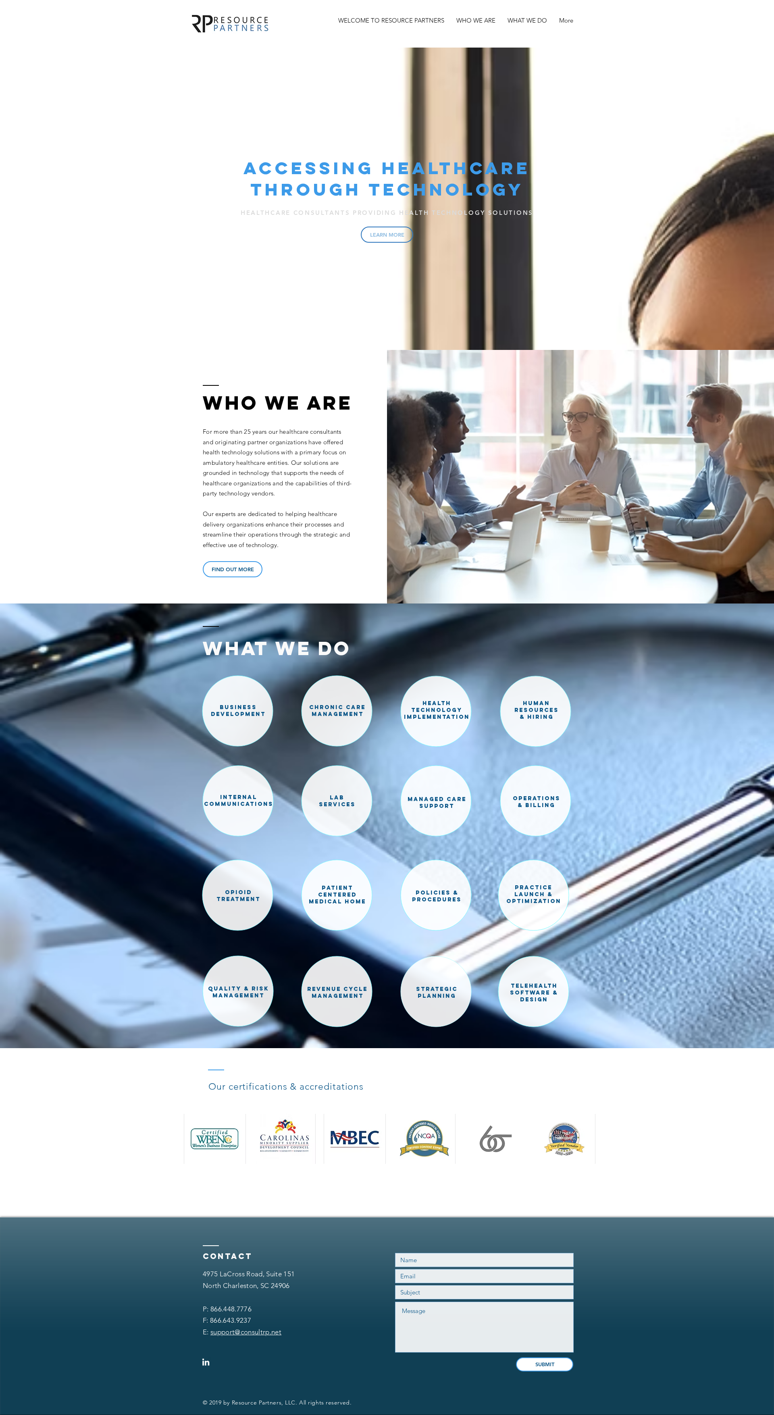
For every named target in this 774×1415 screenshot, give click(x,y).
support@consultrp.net (245, 1332)
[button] (215, 1139)
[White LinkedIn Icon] (206, 1362)
